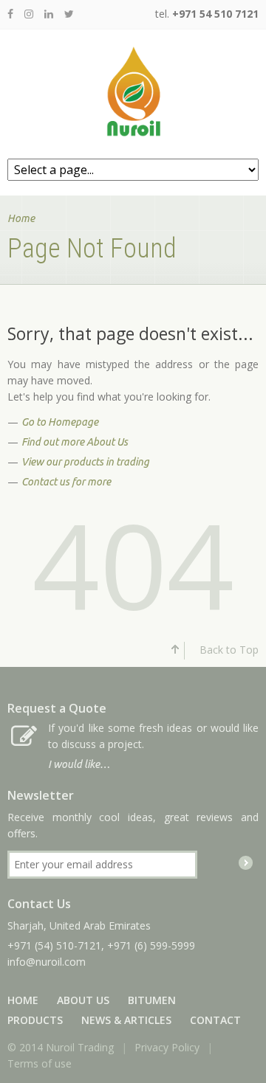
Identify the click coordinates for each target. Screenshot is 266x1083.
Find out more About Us (74, 442)
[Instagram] (28, 14)
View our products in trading (85, 462)
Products (35, 1020)
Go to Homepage (59, 422)
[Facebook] (10, 14)
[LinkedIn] (48, 14)
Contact (215, 1020)
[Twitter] (69, 14)
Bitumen (152, 1000)
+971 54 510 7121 (215, 14)
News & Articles (126, 1020)
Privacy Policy (167, 1047)
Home (21, 218)
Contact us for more (66, 482)
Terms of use (39, 1063)
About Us (83, 1000)
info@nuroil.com (46, 962)
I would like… (79, 764)
